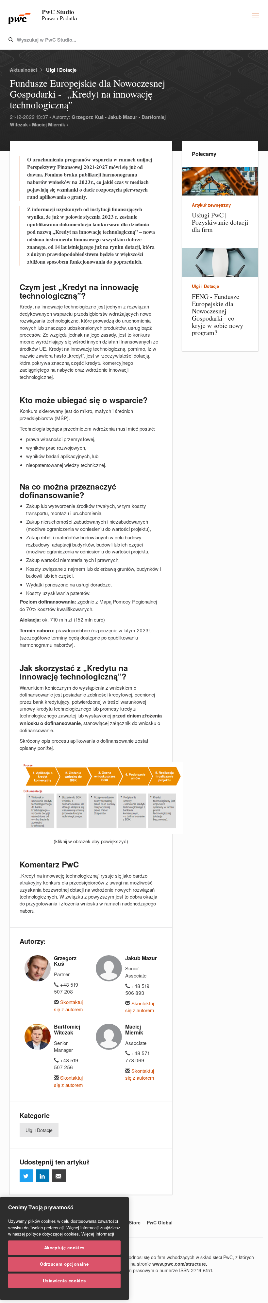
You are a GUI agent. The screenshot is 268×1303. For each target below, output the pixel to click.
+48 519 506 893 (137, 989)
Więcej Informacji (97, 1234)
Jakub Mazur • (124, 117)
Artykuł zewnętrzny (211, 205)
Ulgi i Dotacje (61, 69)
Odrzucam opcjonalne (64, 1264)
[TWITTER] (26, 1175)
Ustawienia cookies (64, 1280)
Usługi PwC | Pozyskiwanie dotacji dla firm (220, 222)
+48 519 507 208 (66, 988)
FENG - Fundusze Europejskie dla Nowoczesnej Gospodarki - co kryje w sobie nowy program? (217, 314)
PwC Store (129, 1222)
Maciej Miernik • (50, 124)
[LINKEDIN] (42, 1175)
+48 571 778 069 (137, 1056)
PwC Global (160, 1222)
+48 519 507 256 (66, 1063)
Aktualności (23, 69)
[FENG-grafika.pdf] (91, 798)
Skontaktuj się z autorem (68, 1005)
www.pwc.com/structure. (179, 1263)
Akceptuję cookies (64, 1247)
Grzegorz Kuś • (89, 117)
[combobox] (120, 40)
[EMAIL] (59, 1175)
